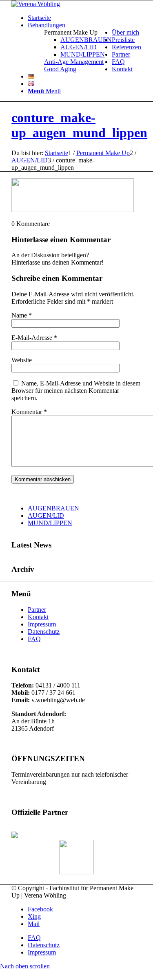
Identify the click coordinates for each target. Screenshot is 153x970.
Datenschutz (44, 631)
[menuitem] (85, 18)
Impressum (42, 624)
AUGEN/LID (46, 515)
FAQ (34, 638)
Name (21, 315)
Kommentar (29, 411)
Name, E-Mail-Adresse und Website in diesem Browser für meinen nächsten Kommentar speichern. (75, 390)
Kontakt (38, 616)
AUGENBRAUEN (53, 508)
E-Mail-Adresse (34, 337)
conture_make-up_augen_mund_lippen (79, 125)
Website (21, 360)
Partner (37, 609)
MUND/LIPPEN (50, 522)
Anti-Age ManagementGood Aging (74, 65)
